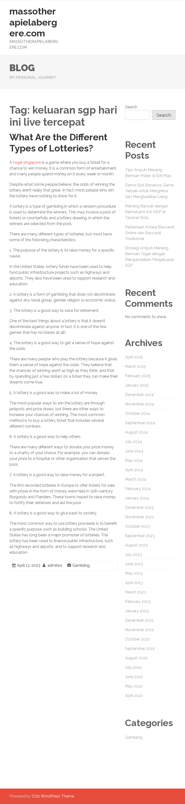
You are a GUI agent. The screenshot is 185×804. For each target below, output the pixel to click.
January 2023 (137, 611)
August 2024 (136, 432)
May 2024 (134, 460)
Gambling (81, 565)
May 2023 (134, 573)
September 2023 (140, 535)
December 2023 (139, 507)
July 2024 (133, 441)
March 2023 (135, 592)
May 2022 (134, 686)
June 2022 (134, 677)
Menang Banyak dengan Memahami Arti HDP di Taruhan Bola (146, 212)
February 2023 (138, 601)
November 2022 (139, 629)
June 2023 (134, 564)
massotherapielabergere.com (33, 22)
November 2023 (139, 517)
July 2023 (133, 554)
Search (131, 107)
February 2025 (138, 376)
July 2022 (133, 667)
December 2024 (139, 394)
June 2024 (134, 451)
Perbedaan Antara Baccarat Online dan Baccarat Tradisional (149, 233)
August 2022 (136, 658)
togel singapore (27, 162)
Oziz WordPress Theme (53, 796)
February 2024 (138, 488)
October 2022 (137, 639)
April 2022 (134, 695)
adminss (54, 565)
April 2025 (134, 357)
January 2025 (137, 385)
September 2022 (140, 648)
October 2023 (137, 526)
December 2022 (139, 620)
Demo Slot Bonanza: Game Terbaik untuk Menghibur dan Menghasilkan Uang (149, 191)
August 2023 (136, 545)
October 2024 (137, 413)
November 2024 (139, 404)
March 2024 (135, 479)
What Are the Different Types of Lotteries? (58, 143)
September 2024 (140, 423)
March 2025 (135, 366)
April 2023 (134, 582)
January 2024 (137, 498)
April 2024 (134, 470)
